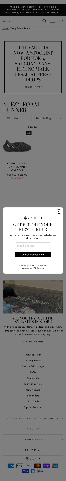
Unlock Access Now (32, 254)
